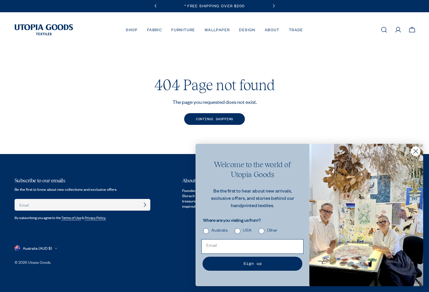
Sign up (252, 263)
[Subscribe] (145, 205)
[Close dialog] (416, 151)
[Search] (384, 30)
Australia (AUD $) (37, 248)
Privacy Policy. (95, 217)
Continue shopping (214, 119)
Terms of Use (71, 217)
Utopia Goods (39, 262)
